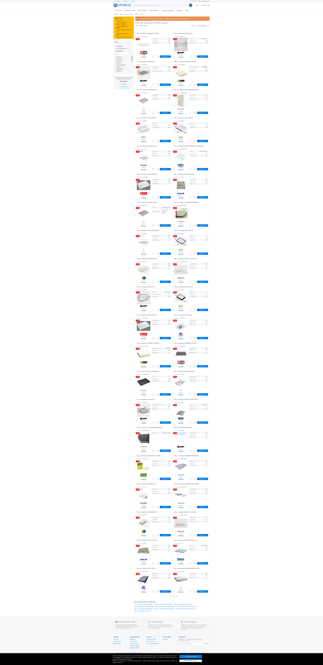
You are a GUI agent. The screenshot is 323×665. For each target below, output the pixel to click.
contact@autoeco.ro (204, 1)
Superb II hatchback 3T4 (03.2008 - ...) (122, 27)
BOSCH (119, 56)
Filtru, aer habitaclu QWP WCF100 (183, 33)
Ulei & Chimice (117, 641)
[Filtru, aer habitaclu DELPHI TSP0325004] (143, 382)
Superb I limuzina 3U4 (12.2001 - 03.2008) (121, 23)
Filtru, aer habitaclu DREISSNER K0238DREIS (186, 89)
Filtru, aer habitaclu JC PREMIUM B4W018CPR (149, 427)
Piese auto (118, 10)
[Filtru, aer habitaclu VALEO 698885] (143, 129)
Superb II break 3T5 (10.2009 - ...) (123, 30)
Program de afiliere (134, 647)
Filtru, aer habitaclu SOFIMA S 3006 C (184, 371)
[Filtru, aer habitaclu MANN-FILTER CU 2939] (143, 466)
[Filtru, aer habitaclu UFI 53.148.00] (143, 579)
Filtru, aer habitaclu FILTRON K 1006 (146, 146)
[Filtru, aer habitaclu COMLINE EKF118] (143, 523)
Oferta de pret (123, 86)
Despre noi (132, 639)
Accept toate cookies (190, 656)
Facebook (165, 639)
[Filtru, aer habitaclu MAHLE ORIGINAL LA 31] (181, 551)
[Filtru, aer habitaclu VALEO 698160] (181, 297)
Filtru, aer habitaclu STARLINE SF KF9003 (185, 61)
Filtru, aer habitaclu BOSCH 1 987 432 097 (185, 512)
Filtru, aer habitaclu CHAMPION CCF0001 (148, 33)
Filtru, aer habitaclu (122, 48)
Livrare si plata (125, 1)
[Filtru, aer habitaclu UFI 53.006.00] (181, 326)
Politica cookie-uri (205, 652)
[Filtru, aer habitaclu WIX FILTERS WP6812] (143, 241)
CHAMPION (119, 58)
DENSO (118, 67)
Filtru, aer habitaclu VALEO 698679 (183, 118)
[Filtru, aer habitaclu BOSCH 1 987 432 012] (181, 269)
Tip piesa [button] (119, 46)
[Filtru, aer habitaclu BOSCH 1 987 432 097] (181, 523)
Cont (197, 5)
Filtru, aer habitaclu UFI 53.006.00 (183, 315)
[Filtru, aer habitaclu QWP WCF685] (181, 438)
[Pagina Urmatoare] (176, 596)
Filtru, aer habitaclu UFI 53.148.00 (146, 568)
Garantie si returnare (135, 645)
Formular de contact (151, 639)
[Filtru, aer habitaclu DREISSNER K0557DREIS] (181, 466)
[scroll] (132, 29)
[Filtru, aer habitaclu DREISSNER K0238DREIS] (181, 100)
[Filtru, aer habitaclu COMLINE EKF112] (143, 269)
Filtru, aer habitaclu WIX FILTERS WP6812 (148, 230)
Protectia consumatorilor (172, 652)
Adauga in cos (165, 56)
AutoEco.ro (129, 652)
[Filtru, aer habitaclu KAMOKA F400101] (143, 100)
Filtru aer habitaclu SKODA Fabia (163, 604)
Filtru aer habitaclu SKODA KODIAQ (165, 606)
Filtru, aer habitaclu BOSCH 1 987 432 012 (185, 258)
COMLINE (119, 61)
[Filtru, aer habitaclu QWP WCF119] (143, 297)
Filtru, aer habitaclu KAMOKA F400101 (147, 89)
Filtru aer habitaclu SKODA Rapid (143, 608)
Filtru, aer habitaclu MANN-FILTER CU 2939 (148, 455)
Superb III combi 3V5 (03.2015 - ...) (123, 37)
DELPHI (118, 63)
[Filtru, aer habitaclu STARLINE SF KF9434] (143, 354)
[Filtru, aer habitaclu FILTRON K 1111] (143, 495)
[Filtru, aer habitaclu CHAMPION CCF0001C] (181, 354)
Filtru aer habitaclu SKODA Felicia (183, 604)
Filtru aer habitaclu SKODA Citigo (143, 604)
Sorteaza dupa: (194, 25)
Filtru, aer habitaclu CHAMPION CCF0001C (185, 343)
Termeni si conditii (183, 652)
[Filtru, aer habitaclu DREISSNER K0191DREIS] (181, 495)
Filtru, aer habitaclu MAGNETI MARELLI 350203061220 (189, 146)
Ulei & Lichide (142, 10)
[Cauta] (190, 5)
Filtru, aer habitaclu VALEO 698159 (183, 230)
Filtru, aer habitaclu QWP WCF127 (146, 399)
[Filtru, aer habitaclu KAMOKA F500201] (143, 213)
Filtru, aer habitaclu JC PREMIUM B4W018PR (186, 202)
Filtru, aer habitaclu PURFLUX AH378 (147, 540)
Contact (132, 1)
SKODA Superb (120, 20)
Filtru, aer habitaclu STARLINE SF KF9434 (148, 343)
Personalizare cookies (190, 660)
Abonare (206, 643)
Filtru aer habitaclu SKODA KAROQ (144, 606)
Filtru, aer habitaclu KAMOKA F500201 (147, 202)
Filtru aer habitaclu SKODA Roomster (164, 608)
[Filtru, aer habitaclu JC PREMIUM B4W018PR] (181, 213)
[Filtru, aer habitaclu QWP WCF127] (143, 410)
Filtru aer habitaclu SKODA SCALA (185, 608)
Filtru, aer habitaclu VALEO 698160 (183, 286)
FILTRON (119, 71)
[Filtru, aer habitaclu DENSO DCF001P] (143, 326)
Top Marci (179, 10)
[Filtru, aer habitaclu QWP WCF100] (181, 44)
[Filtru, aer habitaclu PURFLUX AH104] (181, 185)
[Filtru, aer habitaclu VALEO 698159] (181, 241)
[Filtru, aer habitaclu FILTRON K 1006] (143, 157)
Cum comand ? (117, 1)
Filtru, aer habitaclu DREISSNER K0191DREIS (186, 484)
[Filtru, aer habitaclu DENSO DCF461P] (143, 185)
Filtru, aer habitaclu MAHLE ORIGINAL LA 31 (186, 540)
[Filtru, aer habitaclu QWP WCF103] (143, 72)
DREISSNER (120, 69)
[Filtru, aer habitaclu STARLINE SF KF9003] (181, 72)
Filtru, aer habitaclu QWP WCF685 (183, 427)
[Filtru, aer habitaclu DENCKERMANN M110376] (181, 579)
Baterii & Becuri (154, 10)
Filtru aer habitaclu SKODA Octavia (186, 606)
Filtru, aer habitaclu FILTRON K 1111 (146, 484)
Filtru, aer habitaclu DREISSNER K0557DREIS (186, 455)
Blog (186, 10)
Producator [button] (119, 51)
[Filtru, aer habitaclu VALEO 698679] (181, 129)
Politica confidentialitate (195, 652)
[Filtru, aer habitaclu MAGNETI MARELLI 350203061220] (181, 157)
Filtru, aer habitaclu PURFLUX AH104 (184, 174)
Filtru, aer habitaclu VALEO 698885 (146, 118)
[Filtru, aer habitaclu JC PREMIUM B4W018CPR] (143, 438)
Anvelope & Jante (129, 10)
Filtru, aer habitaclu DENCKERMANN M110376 (186, 568)
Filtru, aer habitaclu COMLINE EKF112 (147, 258)
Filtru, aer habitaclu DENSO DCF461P (147, 174)
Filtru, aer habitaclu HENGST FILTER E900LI (186, 399)
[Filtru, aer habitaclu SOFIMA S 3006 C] (181, 382)
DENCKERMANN (121, 65)
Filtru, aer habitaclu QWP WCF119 (146, 286)
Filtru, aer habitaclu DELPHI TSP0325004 (148, 371)
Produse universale (167, 10)
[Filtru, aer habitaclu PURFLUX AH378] (143, 551)
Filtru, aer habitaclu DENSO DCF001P (147, 315)
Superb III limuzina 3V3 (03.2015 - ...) (122, 34)
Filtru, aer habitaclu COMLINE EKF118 (147, 512)
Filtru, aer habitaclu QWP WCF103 (146, 61)
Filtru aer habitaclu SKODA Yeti (143, 611)
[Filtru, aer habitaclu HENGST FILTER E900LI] (181, 410)
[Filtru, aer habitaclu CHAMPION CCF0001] (143, 44)
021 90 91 (194, 1)
